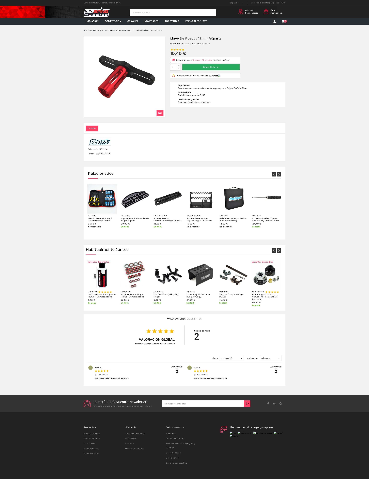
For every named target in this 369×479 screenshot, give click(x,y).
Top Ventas (172, 21)
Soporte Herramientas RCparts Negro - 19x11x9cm (199, 219)
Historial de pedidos (134, 449)
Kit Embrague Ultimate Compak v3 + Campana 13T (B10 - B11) (265, 296)
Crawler (132, 21)
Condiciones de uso (175, 438)
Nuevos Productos (92, 433)
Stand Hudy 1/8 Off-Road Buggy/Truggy (198, 295)
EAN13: (91, 154)
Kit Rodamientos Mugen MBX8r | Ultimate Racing (132, 295)
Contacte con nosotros (176, 463)
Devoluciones (172, 458)
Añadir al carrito (211, 67)
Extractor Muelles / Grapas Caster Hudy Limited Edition (265, 219)
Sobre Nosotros (173, 453)
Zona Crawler (90, 444)
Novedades (152, 21)
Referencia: (175, 43)
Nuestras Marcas (91, 449)
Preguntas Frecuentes (135, 433)
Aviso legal (171, 433)
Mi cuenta (129, 444)
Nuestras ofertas (91, 454)
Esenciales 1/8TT (196, 21)
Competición (113, 21)
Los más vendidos (92, 438)
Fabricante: (196, 43)
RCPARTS (206, 43)
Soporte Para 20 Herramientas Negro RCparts (167, 219)
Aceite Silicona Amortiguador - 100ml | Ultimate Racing (102, 295)
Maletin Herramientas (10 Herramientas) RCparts (100, 219)
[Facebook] (269, 404)
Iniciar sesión (131, 438)
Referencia (93, 149)
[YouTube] (275, 404)
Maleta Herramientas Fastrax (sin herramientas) (233, 219)
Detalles (92, 128)
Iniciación (92, 21)
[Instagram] (281, 404)
